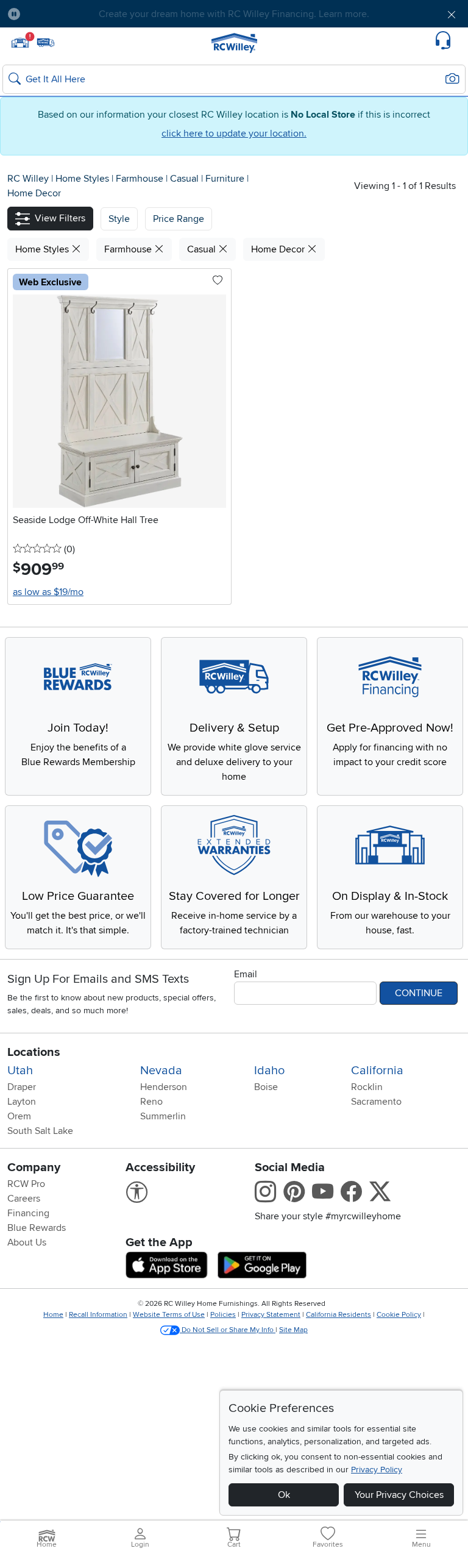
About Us (26, 1242)
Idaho (269, 1070)
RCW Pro (26, 1184)
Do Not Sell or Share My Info (227, 1330)
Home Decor (34, 193)
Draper (21, 1087)
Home (53, 1314)
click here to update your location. (234, 133)
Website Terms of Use (169, 1314)
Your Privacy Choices (399, 1495)
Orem (19, 1116)
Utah (20, 1070)
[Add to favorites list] (217, 281)
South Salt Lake (40, 1131)
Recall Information (98, 1314)
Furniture (226, 179)
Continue (418, 993)
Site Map (293, 1330)
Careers (23, 1198)
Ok (284, 1495)
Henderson (163, 1087)
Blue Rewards (36, 1228)
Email (245, 974)
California (377, 1070)
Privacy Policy (376, 1469)
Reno (151, 1102)
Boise (266, 1087)
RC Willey (28, 179)
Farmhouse (141, 179)
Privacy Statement (270, 1314)
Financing (28, 1213)
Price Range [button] (178, 219)
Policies (223, 1314)
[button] (66, 14)
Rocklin (367, 1087)
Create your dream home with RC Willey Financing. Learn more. (234, 14)
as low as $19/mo (48, 592)
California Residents (338, 1314)
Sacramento (376, 1102)
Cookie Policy (399, 1314)
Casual (185, 179)
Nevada (161, 1070)
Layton (21, 1102)
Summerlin (163, 1116)
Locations (33, 1052)
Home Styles (83, 179)
